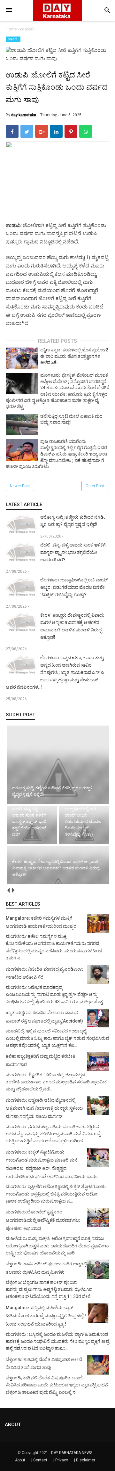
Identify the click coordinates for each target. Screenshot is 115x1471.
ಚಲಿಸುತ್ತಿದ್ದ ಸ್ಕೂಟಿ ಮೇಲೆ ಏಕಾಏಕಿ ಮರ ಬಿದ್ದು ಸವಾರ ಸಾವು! (71, 419)
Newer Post (20, 486)
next (13, 890)
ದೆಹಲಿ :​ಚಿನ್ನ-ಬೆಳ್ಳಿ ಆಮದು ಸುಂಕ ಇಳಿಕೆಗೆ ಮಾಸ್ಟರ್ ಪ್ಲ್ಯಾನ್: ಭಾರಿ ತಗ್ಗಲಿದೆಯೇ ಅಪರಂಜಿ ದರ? (73, 552)
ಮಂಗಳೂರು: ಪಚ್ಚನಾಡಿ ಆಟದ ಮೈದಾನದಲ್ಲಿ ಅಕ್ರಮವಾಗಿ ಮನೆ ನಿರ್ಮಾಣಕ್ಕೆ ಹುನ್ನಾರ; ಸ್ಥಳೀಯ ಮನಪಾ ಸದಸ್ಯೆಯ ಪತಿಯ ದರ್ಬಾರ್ (44, 1108)
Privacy (61, 1460)
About (20, 1460)
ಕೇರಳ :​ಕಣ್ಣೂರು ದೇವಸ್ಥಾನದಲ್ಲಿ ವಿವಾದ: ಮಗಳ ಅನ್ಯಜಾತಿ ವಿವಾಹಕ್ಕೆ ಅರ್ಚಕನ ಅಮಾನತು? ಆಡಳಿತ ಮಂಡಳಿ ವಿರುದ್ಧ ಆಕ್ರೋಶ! (72, 626)
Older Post (95, 486)
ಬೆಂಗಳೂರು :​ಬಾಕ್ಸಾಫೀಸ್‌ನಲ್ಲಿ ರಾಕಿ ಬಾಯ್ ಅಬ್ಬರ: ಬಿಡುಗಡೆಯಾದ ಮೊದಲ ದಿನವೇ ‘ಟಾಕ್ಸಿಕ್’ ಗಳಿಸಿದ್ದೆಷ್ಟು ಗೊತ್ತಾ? (74, 587)
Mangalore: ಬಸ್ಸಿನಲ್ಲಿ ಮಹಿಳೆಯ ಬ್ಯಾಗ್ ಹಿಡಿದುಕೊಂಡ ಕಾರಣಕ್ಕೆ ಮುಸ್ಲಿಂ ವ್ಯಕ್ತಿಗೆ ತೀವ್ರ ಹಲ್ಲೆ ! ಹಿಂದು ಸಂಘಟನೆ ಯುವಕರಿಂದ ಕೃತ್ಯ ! (46, 1316)
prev (8, 890)
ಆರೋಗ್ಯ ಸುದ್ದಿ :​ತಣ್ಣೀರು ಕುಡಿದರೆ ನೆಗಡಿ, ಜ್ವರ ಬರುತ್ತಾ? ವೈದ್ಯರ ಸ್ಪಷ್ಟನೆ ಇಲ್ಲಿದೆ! (72, 520)
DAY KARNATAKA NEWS (71, 1452)
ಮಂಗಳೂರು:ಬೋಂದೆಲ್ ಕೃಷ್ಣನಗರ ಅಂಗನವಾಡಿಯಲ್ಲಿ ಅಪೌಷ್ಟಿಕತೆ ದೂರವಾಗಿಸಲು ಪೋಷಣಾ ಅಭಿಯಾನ (43, 1220)
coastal (13, 39)
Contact (40, 1460)
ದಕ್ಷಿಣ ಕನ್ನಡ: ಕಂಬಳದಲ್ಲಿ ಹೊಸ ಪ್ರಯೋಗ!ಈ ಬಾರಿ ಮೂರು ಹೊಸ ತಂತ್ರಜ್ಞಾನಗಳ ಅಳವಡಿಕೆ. (74, 356)
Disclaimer (85, 1460)
